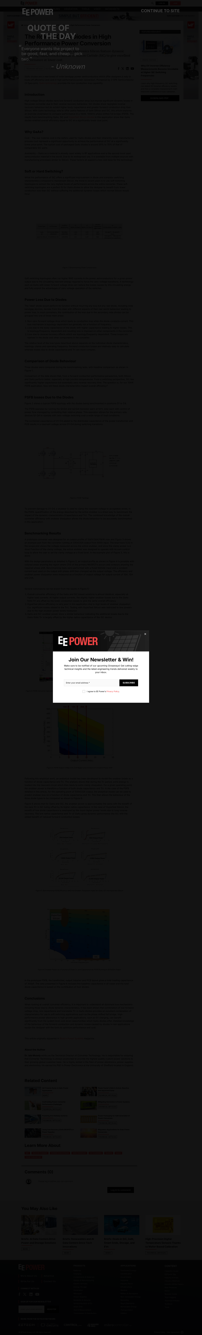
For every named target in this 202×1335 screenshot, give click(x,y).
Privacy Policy (112, 691)
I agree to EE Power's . (103, 691)
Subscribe (129, 682)
